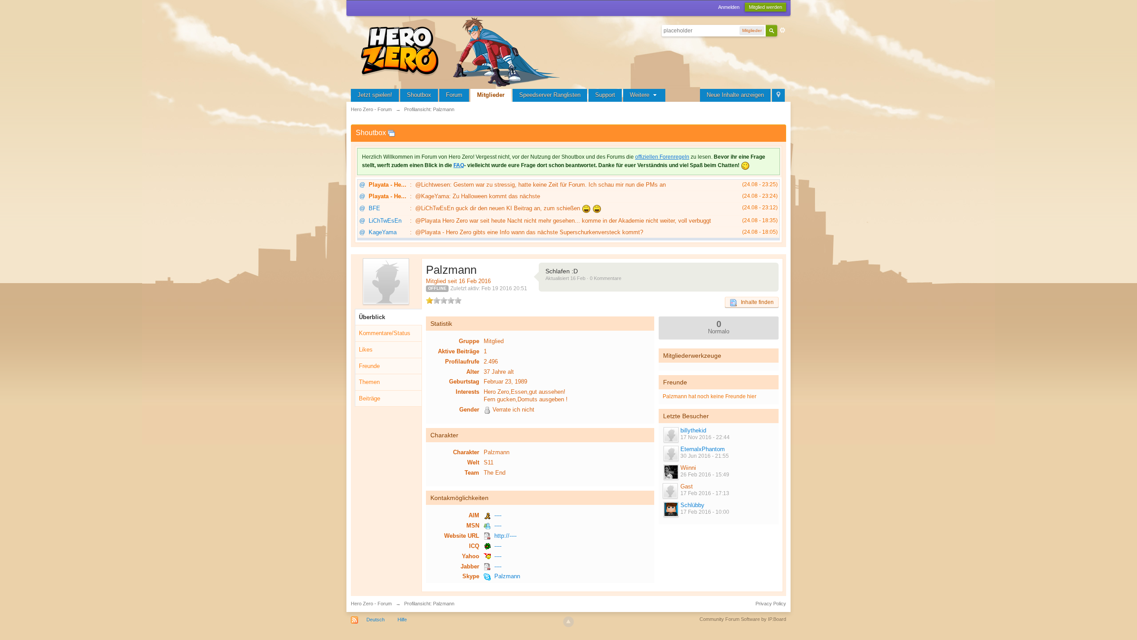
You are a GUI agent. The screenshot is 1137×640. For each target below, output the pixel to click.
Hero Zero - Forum (371, 603)
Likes (366, 349)
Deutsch (375, 619)
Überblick (372, 317)
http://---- (505, 535)
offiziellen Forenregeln (662, 157)
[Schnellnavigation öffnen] (778, 95)
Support (605, 95)
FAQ (458, 165)
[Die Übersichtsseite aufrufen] (462, 51)
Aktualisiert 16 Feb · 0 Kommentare (583, 278)
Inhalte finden (755, 302)
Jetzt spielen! (375, 95)
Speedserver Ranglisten (549, 95)
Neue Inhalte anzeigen (735, 95)
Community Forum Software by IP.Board (743, 619)
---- (497, 515)
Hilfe (402, 619)
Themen (369, 382)
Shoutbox (419, 95)
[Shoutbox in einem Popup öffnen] (391, 132)
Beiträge (369, 398)
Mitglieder (491, 95)
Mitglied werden (765, 7)
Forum (454, 95)
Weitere (640, 95)
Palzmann (507, 576)
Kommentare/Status (384, 333)
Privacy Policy (770, 603)
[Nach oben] (568, 621)
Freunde (369, 366)
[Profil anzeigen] (671, 434)
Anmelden (728, 7)
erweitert (782, 30)
